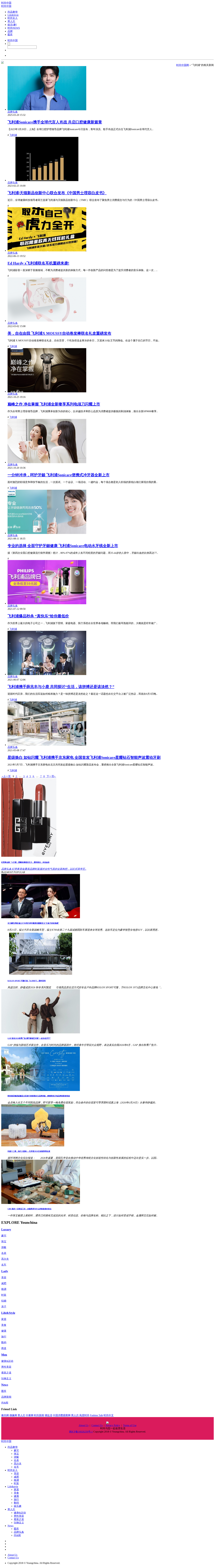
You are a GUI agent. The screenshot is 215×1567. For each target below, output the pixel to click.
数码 (3, 1342)
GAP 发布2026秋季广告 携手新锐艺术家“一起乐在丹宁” (29, 1038)
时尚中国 (6, 2)
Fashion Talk (96, 1415)
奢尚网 (5, 1415)
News (4, 1384)
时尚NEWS (14, 28)
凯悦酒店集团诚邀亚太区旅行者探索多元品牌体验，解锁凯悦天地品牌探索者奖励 (39, 1096)
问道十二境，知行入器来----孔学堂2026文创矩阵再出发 (29, 1151)
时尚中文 (109, 1415)
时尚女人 (13, 18)
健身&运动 (7, 1361)
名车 (3, 1264)
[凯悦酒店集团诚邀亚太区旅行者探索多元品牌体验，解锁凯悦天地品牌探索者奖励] (40, 1090)
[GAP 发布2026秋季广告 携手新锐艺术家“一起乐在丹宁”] (40, 1032)
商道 (3, 1348)
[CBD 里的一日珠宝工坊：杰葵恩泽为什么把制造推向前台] (40, 1203)
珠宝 (3, 1241)
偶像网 (13, 1415)
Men (4, 1354)
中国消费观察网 (62, 1415)
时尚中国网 (182, 65)
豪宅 (3, 1235)
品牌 (10, 31)
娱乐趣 (17, 1506)
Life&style (13, 1486)
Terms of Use (129, 1425)
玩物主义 (6, 1378)
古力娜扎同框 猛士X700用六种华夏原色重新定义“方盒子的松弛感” (33, 923)
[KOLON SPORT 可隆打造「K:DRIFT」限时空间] (40, 975)
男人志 (11, 21)
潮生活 (48, 1415)
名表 (3, 1253)
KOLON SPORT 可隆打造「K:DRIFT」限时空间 (27, 981)
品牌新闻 (6, 1397)
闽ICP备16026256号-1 (81, 1431)
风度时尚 (84, 1415)
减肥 (3, 1283)
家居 (3, 1319)
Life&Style (13, 15)
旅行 (3, 1336)
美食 (3, 1325)
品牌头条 (19, 1532)
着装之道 (6, 1372)
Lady (4, 1271)
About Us (83, 1425)
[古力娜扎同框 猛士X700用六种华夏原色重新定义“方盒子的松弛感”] (40, 917)
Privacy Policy (113, 1425)
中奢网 (29, 1415)
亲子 (3, 1306)
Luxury (6, 1229)
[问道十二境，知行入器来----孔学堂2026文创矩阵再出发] (32, 1145)
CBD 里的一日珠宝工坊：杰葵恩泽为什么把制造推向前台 (29, 1209)
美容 (3, 1277)
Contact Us (97, 1425)
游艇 (3, 1247)
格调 (3, 1289)
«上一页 (6, 776)
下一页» (51, 776)
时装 (3, 1295)
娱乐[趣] (12, 24)
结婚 (3, 1300)
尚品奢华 (13, 12)
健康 (3, 1330)
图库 (10, 34)
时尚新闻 (39, 1415)
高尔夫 (5, 1259)
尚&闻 (4, 1402)
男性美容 (6, 1366)
